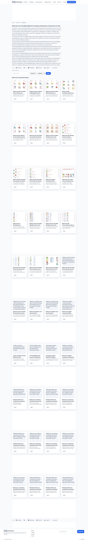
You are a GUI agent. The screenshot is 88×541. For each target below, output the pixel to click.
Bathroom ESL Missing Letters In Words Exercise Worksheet (68, 137)
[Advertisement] (44, 13)
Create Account (71, 2)
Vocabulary (31, 2)
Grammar (26, 2)
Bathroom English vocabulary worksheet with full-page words (68, 357)
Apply (48, 73)
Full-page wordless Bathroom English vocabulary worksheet (51, 357)
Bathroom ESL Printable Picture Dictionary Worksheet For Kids (19, 93)
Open (15, 99)
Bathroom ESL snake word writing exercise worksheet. (67, 181)
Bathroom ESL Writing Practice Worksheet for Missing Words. (19, 137)
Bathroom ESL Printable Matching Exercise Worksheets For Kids (52, 93)
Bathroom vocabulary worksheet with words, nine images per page (52, 445)
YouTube (82, 539)
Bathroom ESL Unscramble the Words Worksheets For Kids (68, 225)
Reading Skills (48, 2)
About (32, 530)
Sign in (64, 2)
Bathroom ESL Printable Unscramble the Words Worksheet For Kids (36, 137)
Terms (32, 536)
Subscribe (80, 531)
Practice (59, 2)
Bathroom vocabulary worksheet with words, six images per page (35, 445)
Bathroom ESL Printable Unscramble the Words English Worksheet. (36, 181)
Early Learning (38, 2)
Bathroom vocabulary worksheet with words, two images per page (35, 401)
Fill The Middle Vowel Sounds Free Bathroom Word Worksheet (35, 357)
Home (13, 22)
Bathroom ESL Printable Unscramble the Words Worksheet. (19, 181)
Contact (33, 532)
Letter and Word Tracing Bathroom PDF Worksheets (19, 357)
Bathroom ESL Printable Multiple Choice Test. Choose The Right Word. (36, 225)
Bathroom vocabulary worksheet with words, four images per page (68, 401)
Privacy (32, 534)
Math (54, 2)
